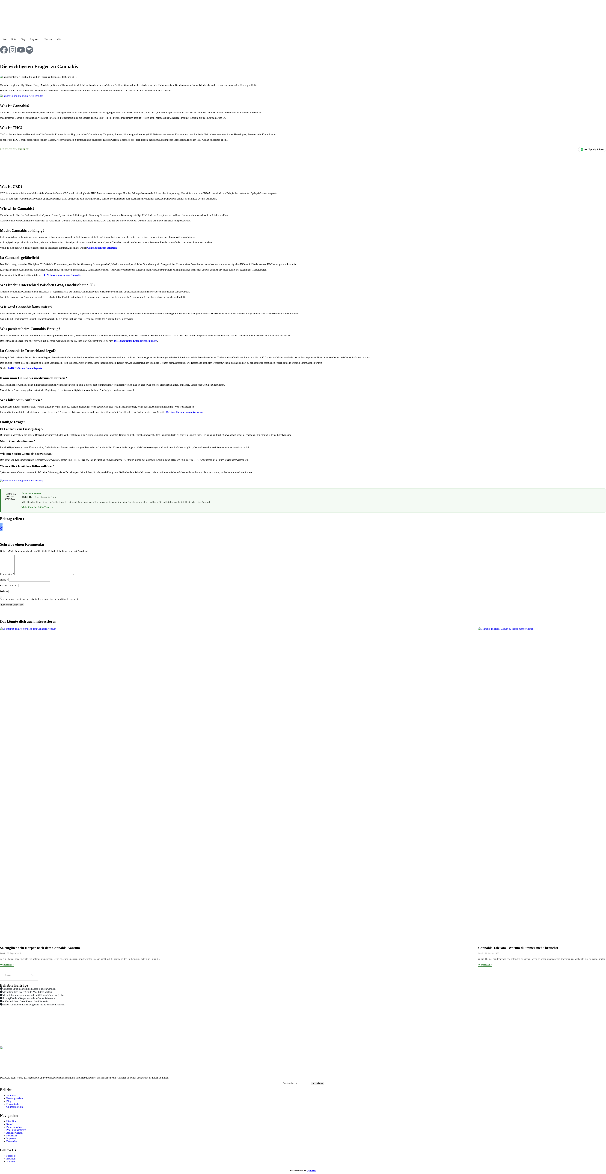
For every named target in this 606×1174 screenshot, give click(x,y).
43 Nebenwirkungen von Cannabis (62, 275)
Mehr (59, 39)
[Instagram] (12, 50)
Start (4, 39)
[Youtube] (21, 50)
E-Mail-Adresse (9, 585)
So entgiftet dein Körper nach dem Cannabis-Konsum (40, 948)
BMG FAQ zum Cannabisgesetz (25, 368)
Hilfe (13, 39)
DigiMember (311, 1170)
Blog (23, 39)
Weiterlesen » (7, 964)
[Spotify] (29, 50)
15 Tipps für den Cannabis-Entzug (184, 412)
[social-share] (1, 524)
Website (4, 591)
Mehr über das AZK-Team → (37, 507)
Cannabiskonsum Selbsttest (102, 247)
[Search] (32, 975)
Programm (34, 39)
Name (4, 579)
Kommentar (7, 574)
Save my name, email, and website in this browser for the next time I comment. (39, 599)
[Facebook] (4, 50)
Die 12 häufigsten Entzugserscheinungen (135, 341)
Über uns (48, 39)
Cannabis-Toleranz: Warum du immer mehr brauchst (518, 948)
